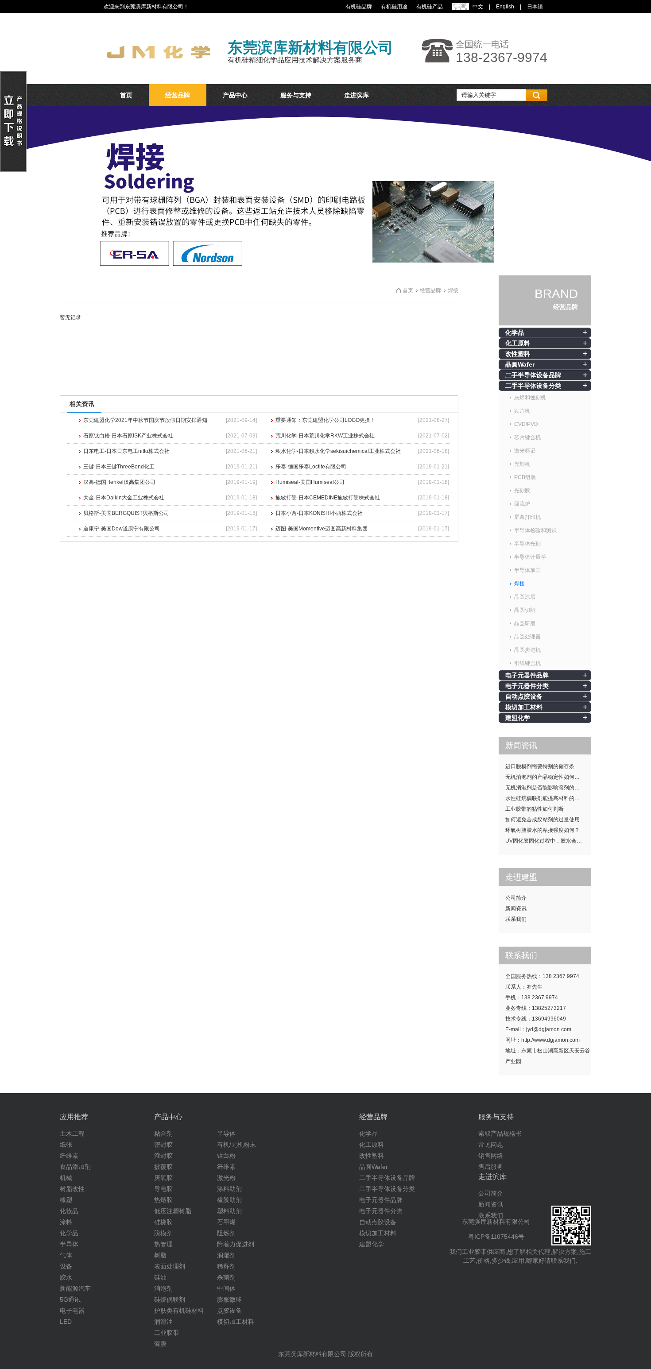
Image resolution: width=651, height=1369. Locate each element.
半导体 (69, 1244)
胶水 (66, 1277)
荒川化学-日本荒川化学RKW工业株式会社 (325, 436)
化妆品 (69, 1210)
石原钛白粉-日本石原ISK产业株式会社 (128, 436)
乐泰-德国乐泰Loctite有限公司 (310, 467)
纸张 (66, 1144)
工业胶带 (166, 1332)
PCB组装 (525, 477)
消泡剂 (163, 1288)
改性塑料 (517, 353)
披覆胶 (163, 1166)
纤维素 (69, 1155)
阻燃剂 (226, 1233)
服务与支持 (295, 95)
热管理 (163, 1244)
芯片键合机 (527, 437)
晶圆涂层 (524, 597)
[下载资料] (13, 170)
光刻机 (522, 464)
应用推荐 (74, 1117)
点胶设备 (229, 1310)
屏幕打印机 (527, 517)
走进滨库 (356, 95)
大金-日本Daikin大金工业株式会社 (123, 498)
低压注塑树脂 (172, 1210)
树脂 (160, 1255)
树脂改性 (72, 1188)
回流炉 (522, 504)
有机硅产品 (429, 7)
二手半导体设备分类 (533, 385)
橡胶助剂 (229, 1199)
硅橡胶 (163, 1222)
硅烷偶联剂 (169, 1299)
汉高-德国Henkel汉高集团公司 (119, 482)
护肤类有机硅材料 (179, 1310)
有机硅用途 (394, 7)
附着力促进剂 (235, 1244)
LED (66, 1321)
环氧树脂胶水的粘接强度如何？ (542, 830)
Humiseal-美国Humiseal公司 (310, 482)
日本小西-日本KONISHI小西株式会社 (319, 513)
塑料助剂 (229, 1210)
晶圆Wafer (520, 364)
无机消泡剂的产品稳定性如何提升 (545, 777)
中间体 (226, 1288)
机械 (66, 1177)
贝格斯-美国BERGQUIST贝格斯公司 (126, 513)
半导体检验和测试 (535, 530)
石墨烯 (226, 1222)
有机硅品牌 (358, 7)
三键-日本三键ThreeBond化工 (119, 467)
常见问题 (490, 1144)
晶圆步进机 (527, 650)
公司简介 (516, 898)
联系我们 (516, 919)
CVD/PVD (526, 424)
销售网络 (490, 1155)
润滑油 (163, 1321)
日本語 (535, 7)
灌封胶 (163, 1155)
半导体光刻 (527, 544)
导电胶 (163, 1188)
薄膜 (160, 1343)
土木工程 (72, 1133)
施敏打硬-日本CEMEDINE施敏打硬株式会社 (327, 498)
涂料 (66, 1222)
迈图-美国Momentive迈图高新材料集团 (321, 529)
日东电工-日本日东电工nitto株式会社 (126, 451)
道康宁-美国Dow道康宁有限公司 (121, 529)
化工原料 (517, 343)
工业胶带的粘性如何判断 (534, 809)
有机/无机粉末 (236, 1144)
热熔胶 (163, 1199)
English (505, 7)
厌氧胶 (163, 1177)
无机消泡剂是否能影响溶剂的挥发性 (547, 788)
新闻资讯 (516, 908)
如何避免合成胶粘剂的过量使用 (542, 819)
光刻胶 (522, 490)
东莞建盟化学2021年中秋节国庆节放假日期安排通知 (145, 420)
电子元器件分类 (527, 685)
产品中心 (235, 95)
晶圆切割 (524, 610)
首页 (126, 95)
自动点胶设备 (523, 696)
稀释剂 (226, 1266)
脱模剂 (163, 1233)
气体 (66, 1255)
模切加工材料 (523, 707)
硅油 (160, 1277)
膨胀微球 (229, 1299)
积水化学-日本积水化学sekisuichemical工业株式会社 (338, 451)
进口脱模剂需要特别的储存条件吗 (545, 766)
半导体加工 (527, 570)
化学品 (514, 332)
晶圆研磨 (524, 623)
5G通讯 (70, 1299)
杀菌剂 (226, 1277)
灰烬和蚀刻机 (530, 397)
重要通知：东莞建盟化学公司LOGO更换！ (325, 420)
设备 (66, 1266)
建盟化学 (517, 717)
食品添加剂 (75, 1166)
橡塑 (66, 1199)
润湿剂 (226, 1255)
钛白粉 (226, 1155)
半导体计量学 (530, 557)
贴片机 (522, 411)
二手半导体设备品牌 (533, 375)
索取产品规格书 (500, 1133)
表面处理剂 (169, 1266)
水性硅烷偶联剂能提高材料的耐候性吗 (548, 798)
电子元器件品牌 (527, 675)
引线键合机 (527, 663)
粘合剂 (163, 1133)
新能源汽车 (75, 1288)
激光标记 (524, 451)
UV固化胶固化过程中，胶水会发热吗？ (548, 841)
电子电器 (72, 1310)
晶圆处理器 (527, 637)
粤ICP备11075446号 (496, 1236)
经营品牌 (177, 95)
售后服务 (490, 1166)
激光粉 (226, 1177)
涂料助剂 (229, 1188)
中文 (478, 7)
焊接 (519, 583)
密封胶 (163, 1144)
